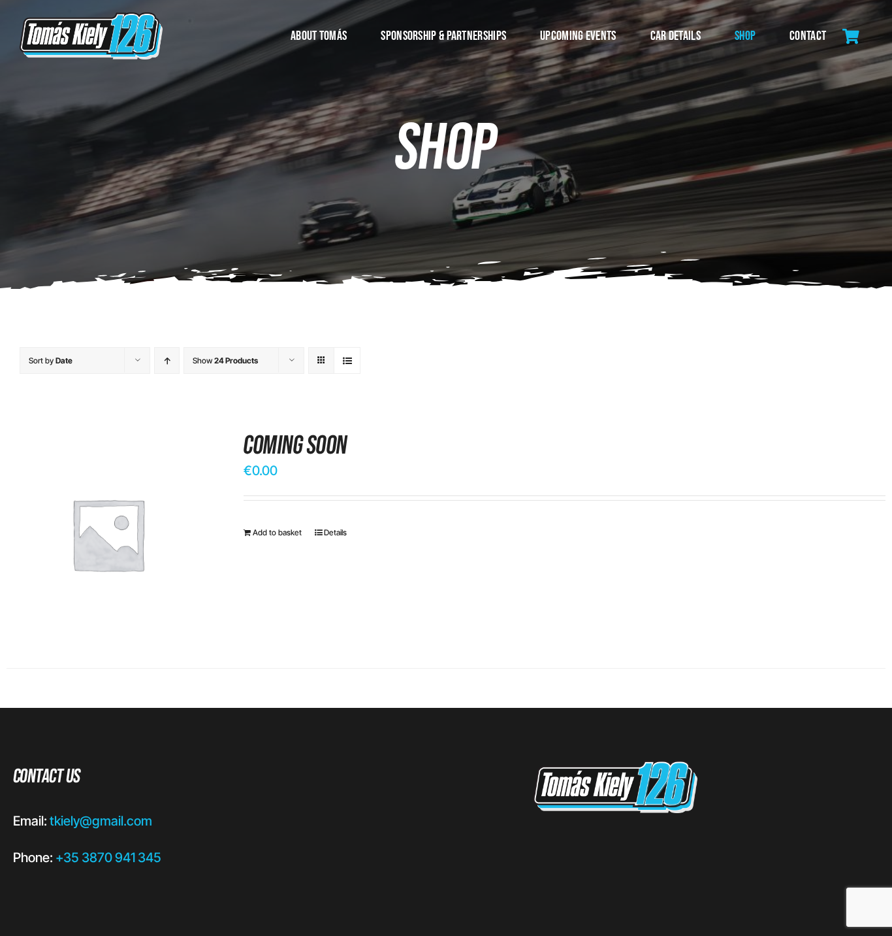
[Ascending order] (167, 360)
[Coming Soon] (108, 534)
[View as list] (347, 360)
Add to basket (277, 532)
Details (335, 532)
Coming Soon (295, 445)
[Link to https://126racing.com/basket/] (851, 37)
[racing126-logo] (91, 19)
